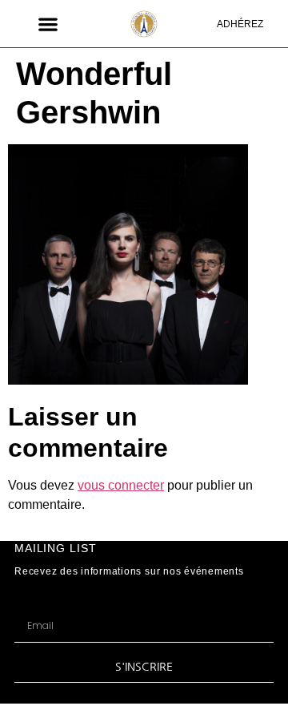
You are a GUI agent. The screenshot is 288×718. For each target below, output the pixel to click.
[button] (48, 23)
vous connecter (121, 485)
